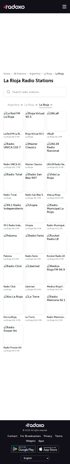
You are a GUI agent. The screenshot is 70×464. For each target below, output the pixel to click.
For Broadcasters (30, 436)
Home (7, 73)
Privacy (48, 436)
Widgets (31, 440)
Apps (41, 440)
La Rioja (48, 73)
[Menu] (64, 6)
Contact (12, 436)
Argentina (34, 73)
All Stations (20, 73)
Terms (58, 436)
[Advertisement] (35, 44)
